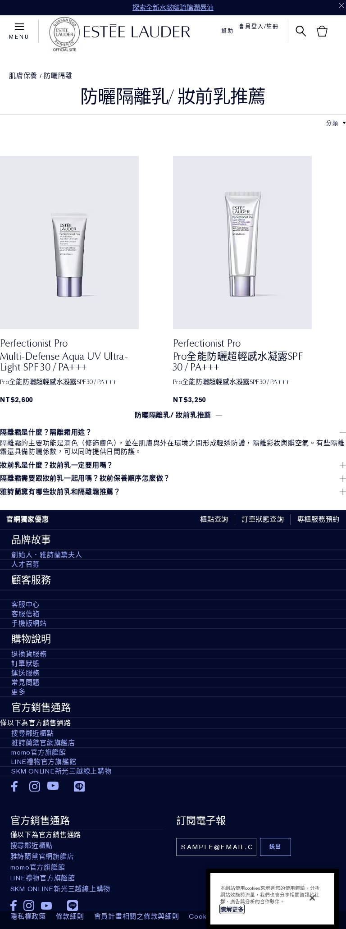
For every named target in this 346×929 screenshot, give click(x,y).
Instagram (35, 786)
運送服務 (25, 672)
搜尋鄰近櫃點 (32, 733)
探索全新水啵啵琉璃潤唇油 (173, 7)
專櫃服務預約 (318, 519)
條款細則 (70, 916)
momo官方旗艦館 (38, 752)
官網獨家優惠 (27, 519)
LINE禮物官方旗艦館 (43, 761)
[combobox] (332, 123)
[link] (86, 242)
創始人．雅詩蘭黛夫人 (46, 554)
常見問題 (25, 682)
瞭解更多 (232, 909)
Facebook (17, 786)
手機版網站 (29, 623)
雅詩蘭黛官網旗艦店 (43, 742)
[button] (344, 123)
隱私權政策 (28, 916)
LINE (79, 786)
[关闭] (312, 898)
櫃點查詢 (214, 519)
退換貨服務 (29, 654)
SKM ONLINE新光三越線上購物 (61, 771)
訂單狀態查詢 (262, 519)
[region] (272, 899)
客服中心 (25, 604)
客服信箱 (25, 613)
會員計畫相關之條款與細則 (136, 916)
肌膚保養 (23, 75)
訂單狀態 (25, 663)
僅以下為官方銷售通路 (56, 746)
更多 (18, 691)
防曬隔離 (58, 75)
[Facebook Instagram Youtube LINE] (86, 902)
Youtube (53, 786)
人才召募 (25, 564)
